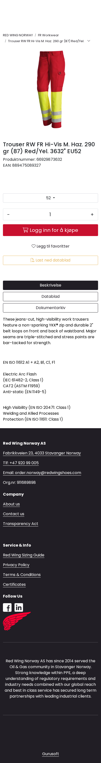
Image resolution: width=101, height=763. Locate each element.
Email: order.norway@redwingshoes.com (42, 472)
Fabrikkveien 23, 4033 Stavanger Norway (42, 453)
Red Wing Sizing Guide (23, 555)
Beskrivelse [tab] (50, 285)
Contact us (13, 514)
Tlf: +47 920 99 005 (21, 463)
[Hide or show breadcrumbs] (89, 41)
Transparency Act (20, 523)
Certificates (14, 584)
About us (11, 504)
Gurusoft (50, 754)
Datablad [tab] (50, 296)
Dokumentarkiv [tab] (50, 308)
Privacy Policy (16, 565)
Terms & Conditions (22, 574)
